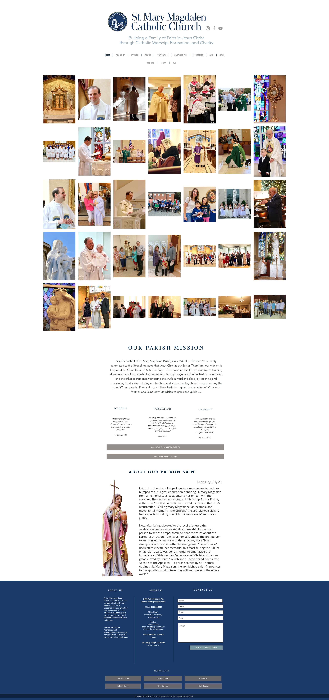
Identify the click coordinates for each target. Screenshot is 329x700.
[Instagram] (207, 28)
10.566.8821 (157, 607)
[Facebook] (214, 28)
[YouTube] (220, 28)
